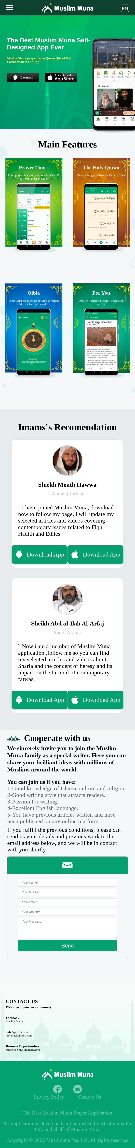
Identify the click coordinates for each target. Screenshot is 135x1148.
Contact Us (89, 1097)
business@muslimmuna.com (23, 1049)
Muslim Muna (14, 1021)
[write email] (77, 1089)
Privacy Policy (49, 1097)
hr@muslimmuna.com (19, 1035)
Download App (45, 554)
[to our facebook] (57, 1089)
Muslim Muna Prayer (64, 1113)
